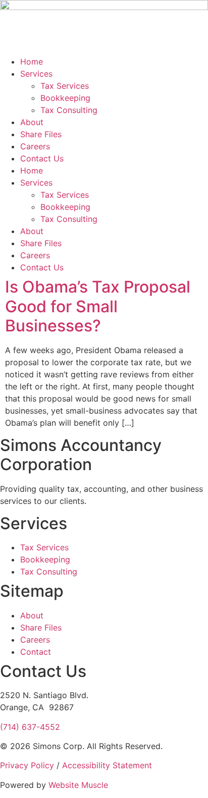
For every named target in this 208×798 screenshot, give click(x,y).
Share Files (41, 134)
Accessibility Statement (107, 765)
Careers (35, 146)
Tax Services (64, 86)
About (31, 122)
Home (31, 61)
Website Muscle (78, 785)
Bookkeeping (65, 98)
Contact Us (42, 158)
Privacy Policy (27, 765)
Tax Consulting (68, 110)
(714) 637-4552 (30, 727)
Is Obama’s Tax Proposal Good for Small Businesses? (97, 306)
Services (36, 74)
